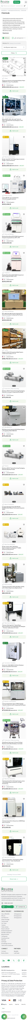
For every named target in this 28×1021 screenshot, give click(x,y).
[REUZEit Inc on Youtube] (8, 960)
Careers (3, 925)
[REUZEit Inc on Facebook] (24, 960)
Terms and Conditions (7, 945)
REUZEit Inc (4, 10)
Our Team (4, 923)
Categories (4, 936)
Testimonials (4, 921)
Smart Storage (5, 919)
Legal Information (6, 1012)
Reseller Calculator (6, 932)
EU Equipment (17, 916)
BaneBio (16, 951)
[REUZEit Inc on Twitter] (13, 960)
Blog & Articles (5, 934)
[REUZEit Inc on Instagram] (19, 960)
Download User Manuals (5, 939)
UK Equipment (18, 917)
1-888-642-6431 (8, 903)
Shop (17, 2)
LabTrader (16, 953)
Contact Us (21, 907)
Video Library (4, 927)
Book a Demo (4, 953)
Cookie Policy (20, 995)
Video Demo (9, 906)
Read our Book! (5, 929)
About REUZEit (5, 914)
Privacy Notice (10, 995)
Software (3, 941)
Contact (3, 951)
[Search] (2, 5)
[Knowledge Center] (4, 1017)
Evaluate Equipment (6, 930)
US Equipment (18, 914)
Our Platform (4, 917)
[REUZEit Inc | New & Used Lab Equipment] (5, 2)
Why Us (3, 916)
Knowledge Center (6, 943)
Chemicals (23, 10)
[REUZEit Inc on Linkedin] (3, 960)
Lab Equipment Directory (14, 10)
